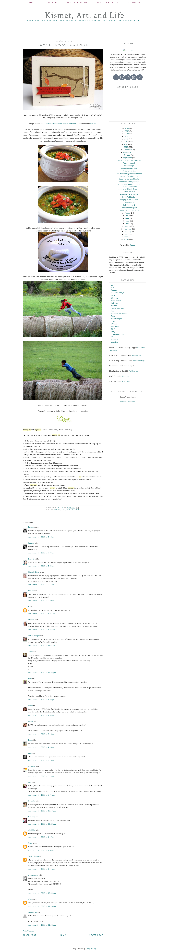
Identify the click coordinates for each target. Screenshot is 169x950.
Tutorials (114, 339)
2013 (126, 139)
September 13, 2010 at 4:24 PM (41, 747)
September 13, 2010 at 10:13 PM (42, 811)
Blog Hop (114, 298)
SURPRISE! (129, 202)
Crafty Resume (51, 2)
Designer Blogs (91, 948)
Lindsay (31, 591)
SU (112, 337)
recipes (76, 510)
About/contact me (77, 2)
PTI (112, 288)
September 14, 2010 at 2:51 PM (41, 869)
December (128, 150)
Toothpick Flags (138, 361)
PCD (113, 295)
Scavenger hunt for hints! (129, 210)
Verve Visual (116, 300)
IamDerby (31, 817)
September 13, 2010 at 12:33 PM (42, 672)
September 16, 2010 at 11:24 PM (42, 906)
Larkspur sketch (129, 192)
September (127, 158)
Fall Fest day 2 (129, 205)
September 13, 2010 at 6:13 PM (41, 776)
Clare (30, 782)
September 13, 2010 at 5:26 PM (41, 760)
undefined (133, 401)
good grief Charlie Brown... (129, 189)
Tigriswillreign (33, 856)
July (127, 216)
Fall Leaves (133, 371)
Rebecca (31, 527)
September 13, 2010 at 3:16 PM (41, 734)
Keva (30, 678)
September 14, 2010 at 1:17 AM (41, 837)
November (127, 152)
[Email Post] (77, 508)
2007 (126, 239)
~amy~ (30, 721)
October (127, 155)
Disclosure (134, 2)
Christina (31, 620)
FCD (63, 510)
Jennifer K (32, 766)
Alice (30, 899)
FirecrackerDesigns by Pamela (65, 123)
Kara (30, 740)
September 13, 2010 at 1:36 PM (41, 699)
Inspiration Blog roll (107, 2)
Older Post (29, 935)
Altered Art (115, 326)
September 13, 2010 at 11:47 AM (42, 645)
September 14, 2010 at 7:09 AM (41, 850)
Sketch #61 (126, 376)
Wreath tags (129, 166)
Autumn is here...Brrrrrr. (129, 194)
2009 (126, 234)
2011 (126, 144)
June (127, 218)
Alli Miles (31, 830)
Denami (114, 290)
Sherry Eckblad (33, 572)
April (127, 224)
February (127, 229)
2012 (126, 142)
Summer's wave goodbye (129, 181)
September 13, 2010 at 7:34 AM (41, 553)
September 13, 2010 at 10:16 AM (42, 613)
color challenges (117, 334)
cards (57, 510)
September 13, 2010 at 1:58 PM (41, 715)
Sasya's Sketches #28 (129, 176)
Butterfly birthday (129, 197)
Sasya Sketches (117, 308)
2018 (127, 131)
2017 (127, 134)
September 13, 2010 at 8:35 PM (41, 795)
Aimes (30, 651)
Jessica (30, 705)
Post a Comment (28, 931)
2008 (126, 237)
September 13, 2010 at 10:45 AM (42, 629)
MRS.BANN (32, 912)
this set (48, 123)
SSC (113, 321)
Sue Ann (31, 543)
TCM (113, 329)
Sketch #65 (125, 381)
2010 (126, 147)
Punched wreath (129, 163)
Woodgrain (136, 355)
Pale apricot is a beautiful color (129, 160)
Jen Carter (31, 801)
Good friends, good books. (129, 179)
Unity (113, 332)
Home (32, 2)
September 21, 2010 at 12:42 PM (42, 925)
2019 (127, 128)
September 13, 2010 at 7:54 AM (41, 566)
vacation (114, 342)
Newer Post (96, 935)
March (127, 226)
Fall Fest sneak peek (129, 208)
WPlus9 (114, 324)
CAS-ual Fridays (117, 293)
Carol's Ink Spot (34, 635)
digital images (116, 319)
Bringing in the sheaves (129, 200)
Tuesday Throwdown (119, 313)
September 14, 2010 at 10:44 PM (42, 893)
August (127, 213)
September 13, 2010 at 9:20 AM (41, 600)
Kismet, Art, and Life (84, 15)
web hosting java (125, 401)
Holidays (114, 303)
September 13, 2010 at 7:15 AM (41, 537)
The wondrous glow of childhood (129, 174)
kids (69, 510)
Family (113, 316)
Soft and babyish (129, 171)
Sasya (30, 843)
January (128, 231)
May (127, 221)
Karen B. (31, 559)
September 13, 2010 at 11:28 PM (42, 824)
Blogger (132, 245)
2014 (126, 136)
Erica (30, 753)
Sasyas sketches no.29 (129, 168)
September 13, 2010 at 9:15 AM (41, 584)
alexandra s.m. (33, 875)
